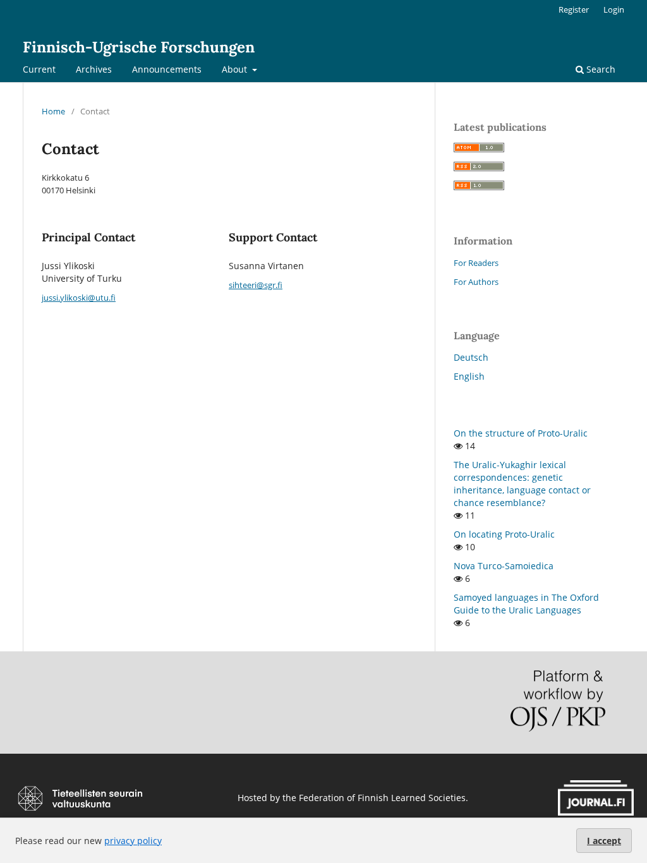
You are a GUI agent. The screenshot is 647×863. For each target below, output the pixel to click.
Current (39, 69)
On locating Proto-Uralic (504, 534)
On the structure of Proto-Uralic (521, 433)
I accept (604, 841)
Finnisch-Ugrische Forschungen (139, 47)
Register (574, 9)
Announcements (167, 69)
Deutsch (471, 357)
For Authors (476, 281)
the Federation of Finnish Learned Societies (374, 798)
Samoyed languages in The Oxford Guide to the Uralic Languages (526, 603)
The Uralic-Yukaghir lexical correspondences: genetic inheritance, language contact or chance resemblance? (522, 484)
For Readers (476, 263)
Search (599, 69)
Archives (94, 69)
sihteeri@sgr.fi (255, 285)
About (236, 69)
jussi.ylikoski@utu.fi (79, 297)
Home (53, 111)
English (469, 376)
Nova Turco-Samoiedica (503, 566)
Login (613, 9)
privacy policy (133, 841)
